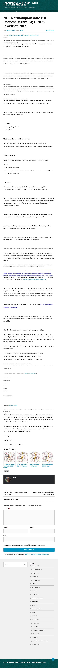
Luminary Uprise (36, 608)
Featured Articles (36, 598)
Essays (33, 591)
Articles (34, 576)
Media (36, 11)
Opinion (34, 616)
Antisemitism (36, 569)
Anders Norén (37, 665)
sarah (21, 30)
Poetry (35, 626)
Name (5, 527)
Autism (5, 467)
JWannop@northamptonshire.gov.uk (34, 279)
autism (6, 471)
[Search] (25, 564)
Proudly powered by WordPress (12, 665)
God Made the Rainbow (39, 641)
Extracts (34, 594)
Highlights (34, 601)
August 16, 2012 (10, 30)
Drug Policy (35, 587)
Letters (33, 605)
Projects (22, 11)
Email (32, 527)
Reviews (35, 580)
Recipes (35, 633)
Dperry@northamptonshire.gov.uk (30, 373)
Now (4, 11)
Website (5, 535)
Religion (34, 637)
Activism (34, 565)
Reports (35, 573)
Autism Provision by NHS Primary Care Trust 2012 (24, 35)
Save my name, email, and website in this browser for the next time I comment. (24, 545)
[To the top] (53, 659)
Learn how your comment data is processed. (37, 554)
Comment (6, 508)
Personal (29, 11)
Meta (33, 612)
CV (9, 11)
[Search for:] (15, 564)
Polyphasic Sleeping (38, 630)
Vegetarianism (35, 644)
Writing (15, 11)
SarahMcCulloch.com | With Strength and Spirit (20, 4)
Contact (42, 11)
